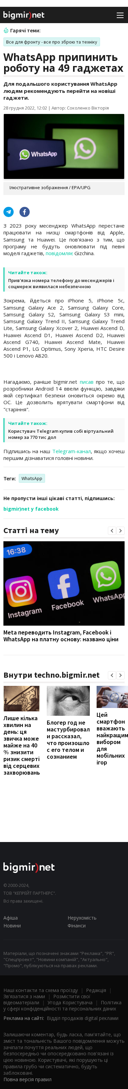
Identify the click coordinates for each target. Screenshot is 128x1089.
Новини (12, 925)
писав (87, 381)
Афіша (10, 917)
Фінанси (77, 925)
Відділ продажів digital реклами (82, 1018)
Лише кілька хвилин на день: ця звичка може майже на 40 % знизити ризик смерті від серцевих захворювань (21, 745)
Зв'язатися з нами (24, 996)
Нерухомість (82, 917)
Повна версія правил (27, 1079)
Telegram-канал (71, 451)
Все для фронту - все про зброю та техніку (51, 42)
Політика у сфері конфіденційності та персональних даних (62, 1005)
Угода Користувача (70, 1002)
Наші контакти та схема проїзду (40, 990)
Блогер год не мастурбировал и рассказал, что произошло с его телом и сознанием (68, 739)
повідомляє (59, 253)
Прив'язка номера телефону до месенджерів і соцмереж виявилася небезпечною (61, 283)
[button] (112, 531)
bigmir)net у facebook (31, 509)
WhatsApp (32, 478)
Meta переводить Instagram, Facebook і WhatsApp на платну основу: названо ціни (60, 635)
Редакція (96, 990)
